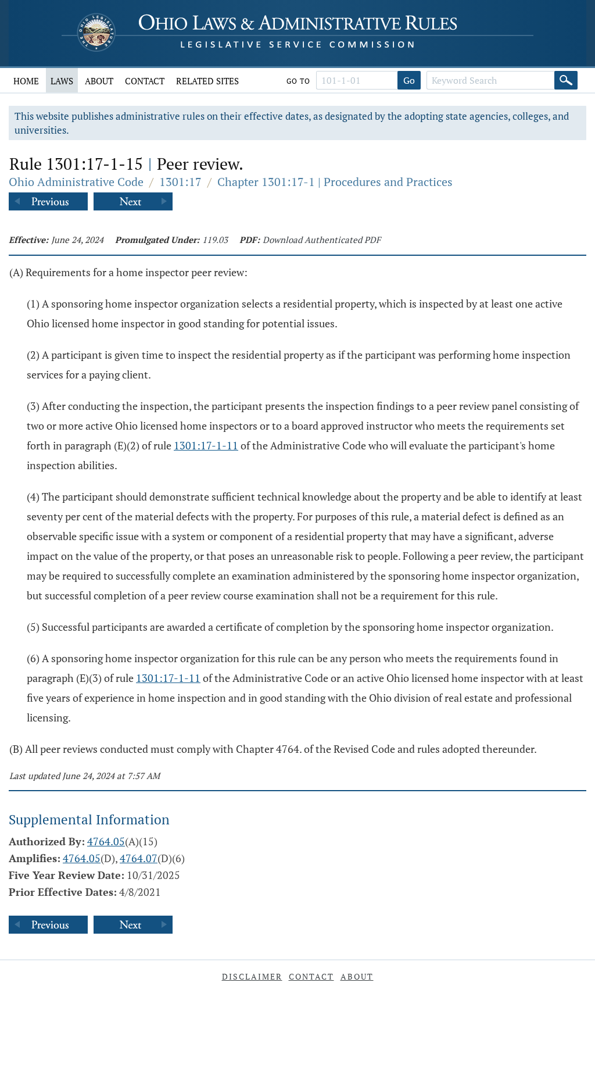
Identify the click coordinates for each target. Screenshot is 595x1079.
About (99, 81)
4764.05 (106, 841)
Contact (144, 81)
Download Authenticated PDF (322, 239)
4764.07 (138, 858)
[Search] (566, 80)
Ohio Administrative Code (76, 182)
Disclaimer (252, 976)
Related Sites (207, 81)
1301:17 (180, 182)
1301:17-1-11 (206, 445)
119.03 (215, 239)
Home (26, 81)
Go (409, 80)
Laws (62, 81)
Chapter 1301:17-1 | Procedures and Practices (335, 182)
